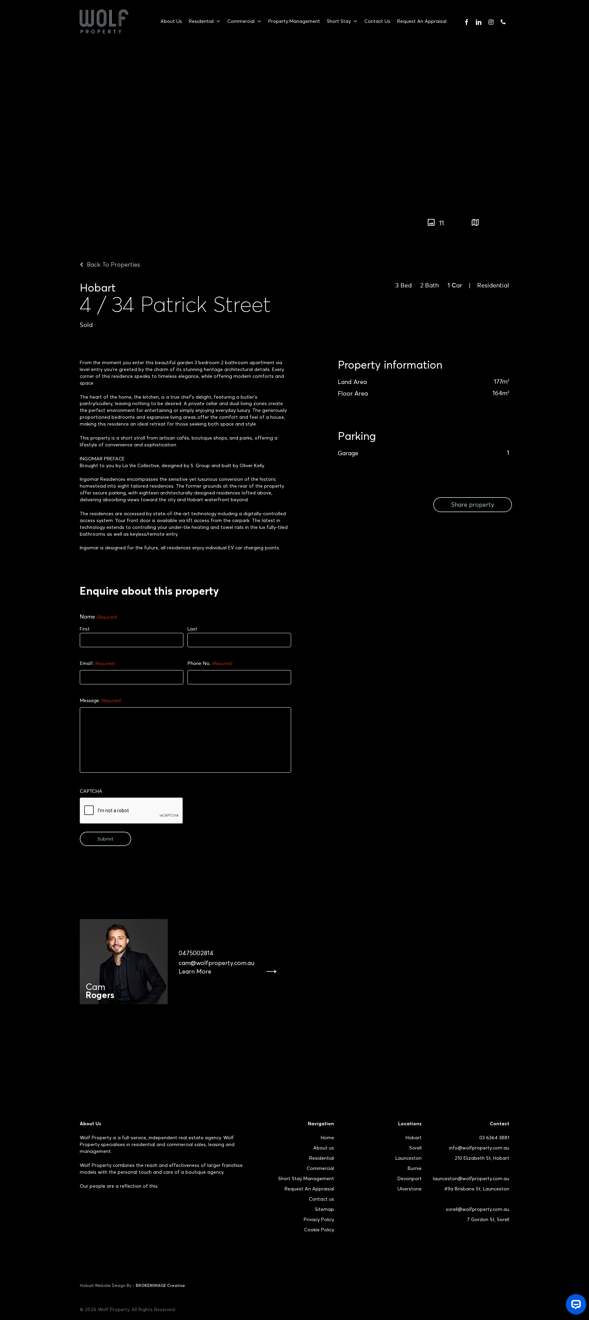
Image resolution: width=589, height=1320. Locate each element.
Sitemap (324, 1209)
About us (323, 1148)
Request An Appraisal (309, 1189)
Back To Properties (112, 264)
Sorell (415, 1148)
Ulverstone (409, 1189)
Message (100, 700)
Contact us (321, 1199)
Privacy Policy (319, 1219)
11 (441, 223)
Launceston (408, 1158)
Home (327, 1137)
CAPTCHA (91, 791)
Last (192, 629)
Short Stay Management (306, 1178)
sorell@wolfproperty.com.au (477, 1209)
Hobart (414, 1137)
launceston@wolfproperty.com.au (471, 1178)
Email (97, 663)
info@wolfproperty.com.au (479, 1148)
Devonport (409, 1178)
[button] (535, 219)
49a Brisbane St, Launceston (476, 1189)
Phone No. (209, 663)
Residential (321, 1158)
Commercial (320, 1168)
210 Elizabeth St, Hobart (482, 1158)
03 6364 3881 (494, 1137)
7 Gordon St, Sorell (488, 1219)
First (85, 629)
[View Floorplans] (475, 223)
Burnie (415, 1168)
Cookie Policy (319, 1230)
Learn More (195, 971)
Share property (472, 504)
